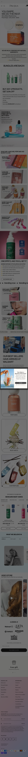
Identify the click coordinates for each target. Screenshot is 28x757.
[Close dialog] (26, 369)
